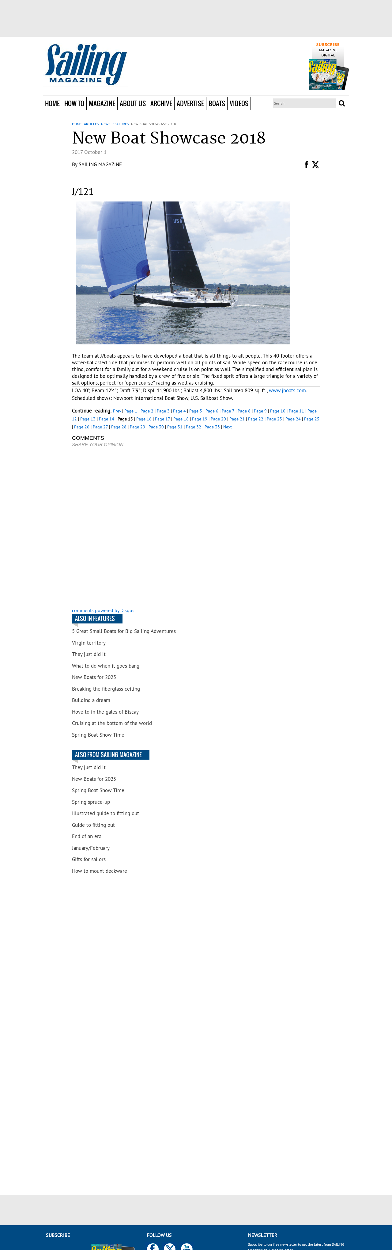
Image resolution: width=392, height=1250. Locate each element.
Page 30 (156, 427)
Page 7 (228, 411)
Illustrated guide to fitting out (105, 813)
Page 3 (163, 411)
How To (74, 103)
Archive (161, 103)
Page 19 (199, 419)
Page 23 (274, 419)
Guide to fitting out (93, 825)
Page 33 (212, 427)
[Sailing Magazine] (85, 65)
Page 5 (195, 411)
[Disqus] (147, 528)
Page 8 (244, 411)
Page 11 (296, 411)
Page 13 (88, 419)
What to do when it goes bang (105, 665)
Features (121, 123)
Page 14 (106, 419)
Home (52, 103)
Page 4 (179, 411)
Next (227, 427)
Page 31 (175, 427)
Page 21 (237, 419)
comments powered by (103, 610)
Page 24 (293, 419)
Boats (217, 103)
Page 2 (147, 411)
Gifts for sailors (89, 859)
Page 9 (260, 411)
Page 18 (181, 419)
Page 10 (277, 411)
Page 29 (137, 427)
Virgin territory (89, 642)
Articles (91, 123)
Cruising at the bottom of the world (112, 723)
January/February (91, 848)
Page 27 (100, 427)
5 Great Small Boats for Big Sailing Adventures (124, 631)
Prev (117, 411)
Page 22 (255, 419)
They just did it (89, 654)
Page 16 (144, 419)
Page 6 (211, 411)
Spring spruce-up (91, 802)
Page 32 (193, 427)
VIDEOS (239, 103)
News (105, 123)
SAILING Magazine (100, 164)
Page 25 (311, 419)
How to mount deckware (99, 871)
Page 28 (118, 427)
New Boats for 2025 (94, 677)
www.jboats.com (287, 390)
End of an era (86, 836)
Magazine (102, 103)
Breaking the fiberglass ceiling (106, 688)
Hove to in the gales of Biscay (105, 711)
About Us (133, 103)
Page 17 (162, 419)
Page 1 (130, 411)
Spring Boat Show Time (98, 734)
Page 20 (218, 419)
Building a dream (91, 700)
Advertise (190, 103)
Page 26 (81, 427)
